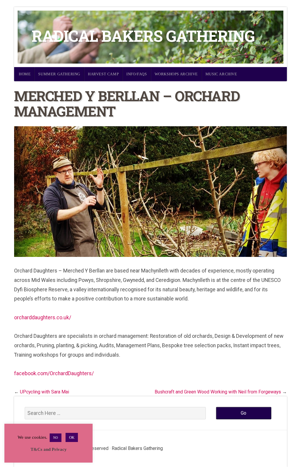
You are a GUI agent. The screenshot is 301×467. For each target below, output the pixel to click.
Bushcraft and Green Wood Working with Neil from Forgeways (218, 392)
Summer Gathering (59, 74)
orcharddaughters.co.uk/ (42, 317)
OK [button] (71, 437)
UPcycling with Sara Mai (44, 392)
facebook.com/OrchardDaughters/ (54, 373)
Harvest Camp (103, 74)
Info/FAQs (136, 74)
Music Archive (221, 74)
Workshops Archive (176, 74)
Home (25, 74)
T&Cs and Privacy (49, 449)
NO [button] (55, 437)
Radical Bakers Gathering (143, 36)
